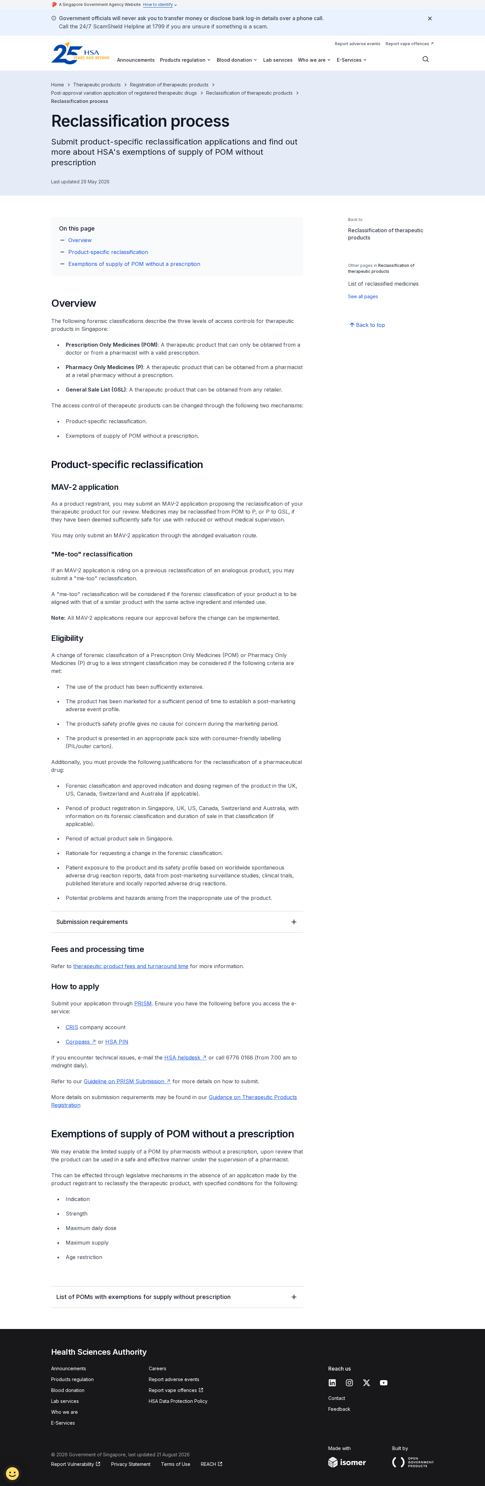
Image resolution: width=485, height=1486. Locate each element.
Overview (80, 240)
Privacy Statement (130, 1464)
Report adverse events (357, 43)
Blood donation (67, 1390)
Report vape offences (407, 43)
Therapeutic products (97, 84)
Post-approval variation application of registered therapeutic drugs (124, 93)
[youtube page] (384, 1383)
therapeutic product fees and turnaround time (130, 966)
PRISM (143, 1003)
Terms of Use (175, 1464)
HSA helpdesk (182, 1057)
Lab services (278, 60)
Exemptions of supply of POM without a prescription (134, 264)
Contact (336, 1398)
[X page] (367, 1383)
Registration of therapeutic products (169, 84)
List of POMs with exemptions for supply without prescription (143, 1296)
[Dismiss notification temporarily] (430, 18)
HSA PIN (116, 1041)
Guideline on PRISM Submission (125, 1081)
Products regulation (72, 1379)
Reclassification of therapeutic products (249, 93)
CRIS (72, 1027)
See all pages (363, 296)
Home (57, 84)
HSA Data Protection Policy (178, 1401)
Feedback (339, 1409)
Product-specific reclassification (108, 252)
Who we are (64, 1412)
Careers (157, 1368)
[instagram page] (349, 1383)
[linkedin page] (332, 1383)
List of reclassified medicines (383, 283)
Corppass (78, 1041)
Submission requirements (92, 921)
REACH (208, 1464)
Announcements (136, 60)
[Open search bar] (426, 59)
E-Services (63, 1423)
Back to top (370, 325)
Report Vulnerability (72, 1464)
